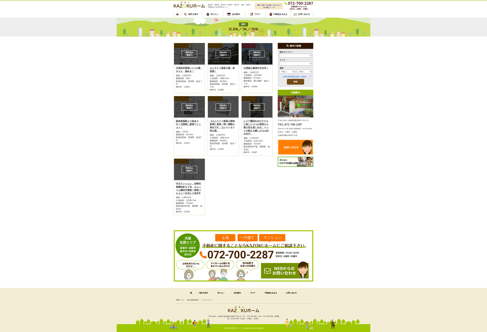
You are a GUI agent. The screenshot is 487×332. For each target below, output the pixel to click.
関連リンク (180, 300)
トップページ (177, 14)
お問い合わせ (304, 14)
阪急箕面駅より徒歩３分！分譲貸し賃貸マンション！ (188, 124)
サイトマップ (207, 300)
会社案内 (236, 14)
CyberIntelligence (257, 328)
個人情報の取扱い (193, 300)
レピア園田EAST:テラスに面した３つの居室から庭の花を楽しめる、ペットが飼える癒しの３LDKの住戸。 (256, 127)
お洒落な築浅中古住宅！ (256, 68)
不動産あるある (280, 14)
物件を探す (193, 14)
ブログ (257, 14)
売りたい (215, 14)
